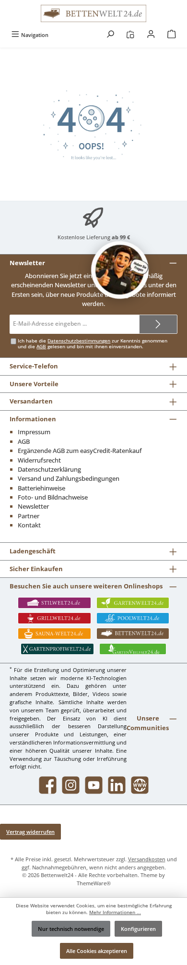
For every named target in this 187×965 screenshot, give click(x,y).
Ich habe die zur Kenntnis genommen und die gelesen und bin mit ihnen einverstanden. (92, 344)
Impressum (34, 432)
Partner (28, 516)
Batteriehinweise (41, 488)
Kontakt (29, 525)
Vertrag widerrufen (30, 831)
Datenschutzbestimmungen (78, 341)
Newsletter (33, 506)
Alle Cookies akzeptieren (96, 950)
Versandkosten (146, 859)
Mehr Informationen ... (115, 912)
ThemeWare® (94, 883)
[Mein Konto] (151, 35)
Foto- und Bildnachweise (53, 497)
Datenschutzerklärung (49, 469)
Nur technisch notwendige (71, 928)
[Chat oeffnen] (120, 270)
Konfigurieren (138, 928)
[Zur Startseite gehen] (93, 13)
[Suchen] (110, 35)
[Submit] (158, 324)
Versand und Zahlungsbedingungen (68, 478)
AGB (41, 346)
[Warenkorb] (171, 35)
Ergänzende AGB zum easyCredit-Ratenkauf (80, 450)
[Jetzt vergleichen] (130, 35)
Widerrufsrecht (39, 460)
